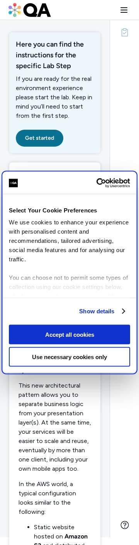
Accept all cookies (69, 334)
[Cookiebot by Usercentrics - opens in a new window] (98, 183)
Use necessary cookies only (69, 357)
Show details (96, 311)
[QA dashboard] (29, 10)
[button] (124, 10)
